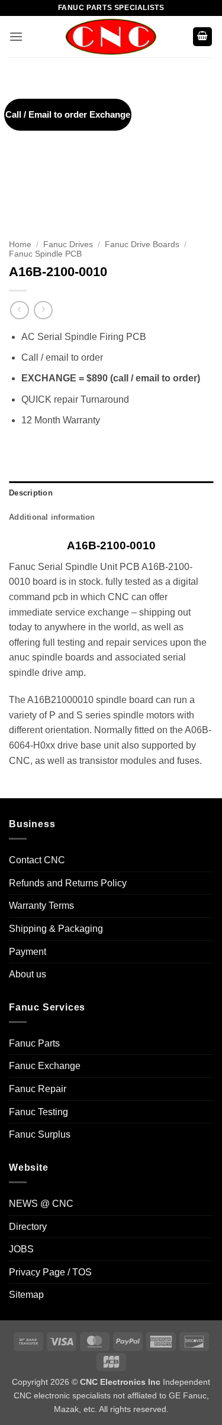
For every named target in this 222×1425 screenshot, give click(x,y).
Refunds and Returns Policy (68, 883)
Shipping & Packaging (56, 929)
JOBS (21, 1249)
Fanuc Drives (68, 244)
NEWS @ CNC (41, 1204)
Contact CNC (37, 860)
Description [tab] (31, 492)
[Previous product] (43, 310)
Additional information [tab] (52, 517)
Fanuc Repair (37, 1089)
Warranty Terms (41, 906)
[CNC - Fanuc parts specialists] (111, 37)
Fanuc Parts (34, 1043)
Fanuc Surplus (39, 1134)
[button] (16, 36)
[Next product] (19, 310)
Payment (27, 952)
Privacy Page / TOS (50, 1272)
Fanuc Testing (38, 1112)
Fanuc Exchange (45, 1066)
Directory (28, 1227)
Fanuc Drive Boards (142, 244)
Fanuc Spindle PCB (45, 254)
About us (27, 974)
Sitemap (26, 1295)
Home (20, 244)
